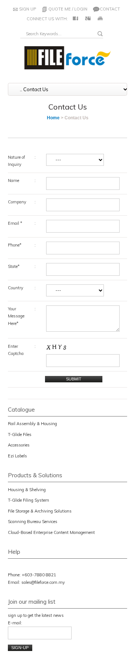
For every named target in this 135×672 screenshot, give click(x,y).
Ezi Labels (17, 456)
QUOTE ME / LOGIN (67, 9)
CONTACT (110, 9)
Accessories (19, 445)
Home (53, 117)
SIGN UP (27, 9)
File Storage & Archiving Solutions (40, 511)
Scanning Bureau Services (32, 521)
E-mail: (15, 622)
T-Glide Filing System (28, 500)
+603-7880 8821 (39, 574)
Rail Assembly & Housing (32, 423)
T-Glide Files (20, 434)
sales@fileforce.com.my (43, 582)
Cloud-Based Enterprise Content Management (51, 532)
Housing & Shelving (27, 489)
